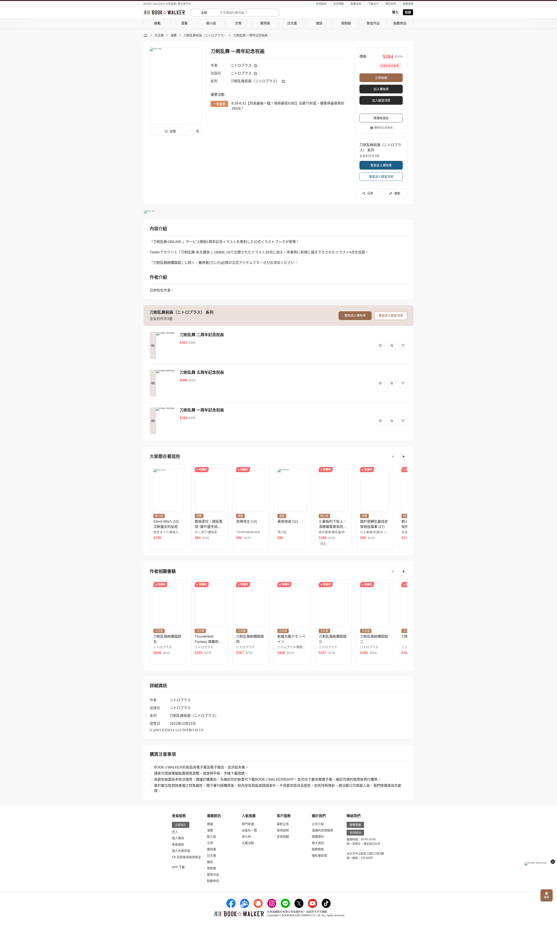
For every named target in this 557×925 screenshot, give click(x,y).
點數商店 (213, 881)
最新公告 (283, 824)
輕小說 (211, 836)
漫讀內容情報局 (322, 830)
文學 (210, 843)
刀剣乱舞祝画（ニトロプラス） (205, 35)
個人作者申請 (181, 851)
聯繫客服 (408, 3)
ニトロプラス (241, 65)
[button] (393, 456)
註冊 (408, 12)
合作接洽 (355, 832)
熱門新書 (248, 824)
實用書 (211, 849)
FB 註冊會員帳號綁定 (186, 857)
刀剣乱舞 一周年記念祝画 (250, 35)
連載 (210, 824)
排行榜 (246, 836)
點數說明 (356, 3)
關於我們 (391, 3)
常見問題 (338, 3)
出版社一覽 (249, 830)
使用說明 (321, 3)
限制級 (211, 868)
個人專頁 (178, 838)
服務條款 (318, 849)
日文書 (159, 35)
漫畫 (174, 35)
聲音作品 (213, 874)
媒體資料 (318, 836)
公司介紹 (318, 824)
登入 (395, 12)
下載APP (373, 3)
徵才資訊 (318, 843)
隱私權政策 (319, 855)
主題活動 (248, 843)
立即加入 (180, 824)
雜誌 (210, 862)
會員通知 (178, 844)
